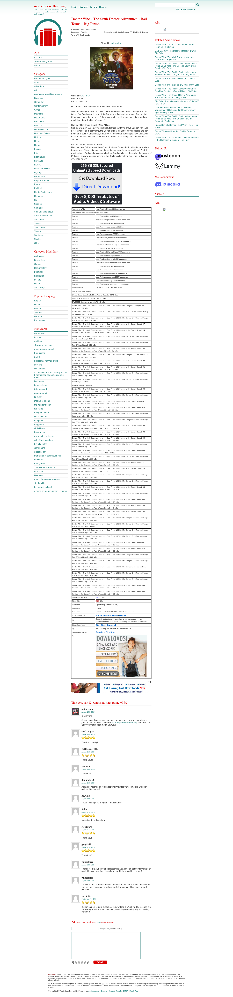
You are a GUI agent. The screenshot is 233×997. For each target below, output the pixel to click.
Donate (102, 7)
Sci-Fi (93, 29)
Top (149, 681)
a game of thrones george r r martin (50, 491)
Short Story (39, 287)
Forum (93, 7)
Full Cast (38, 272)
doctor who (39, 333)
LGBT (37, 153)
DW (77, 35)
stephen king (40, 483)
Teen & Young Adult (43, 61)
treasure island (41, 385)
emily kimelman (41, 413)
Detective (38, 114)
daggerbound (40, 393)
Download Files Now (105, 632)
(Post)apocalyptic (42, 78)
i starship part (40, 389)
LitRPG (37, 165)
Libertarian (39, 276)
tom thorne (39, 460)
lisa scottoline (40, 416)
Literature (38, 161)
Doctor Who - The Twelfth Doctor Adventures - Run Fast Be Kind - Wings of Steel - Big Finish (176, 90)
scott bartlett (39, 369)
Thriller (37, 223)
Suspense (39, 219)
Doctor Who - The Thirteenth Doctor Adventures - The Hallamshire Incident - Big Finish (177, 138)
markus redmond (42, 401)
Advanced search (184, 9)
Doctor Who (85, 29)
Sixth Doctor (85, 35)
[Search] (197, 5)
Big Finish (137, 32)
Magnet (122, 615)
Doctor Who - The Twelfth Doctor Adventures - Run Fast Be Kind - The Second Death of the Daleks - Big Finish (176, 66)
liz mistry (38, 397)
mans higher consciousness (47, 479)
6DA (115, 32)
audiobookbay (94, 991)
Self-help (38, 208)
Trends (119, 991)
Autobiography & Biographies (48, 94)
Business (38, 98)
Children (38, 57)
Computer (38, 102)
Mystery (37, 172)
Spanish (38, 312)
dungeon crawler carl (44, 349)
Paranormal (39, 176)
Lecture (37, 149)
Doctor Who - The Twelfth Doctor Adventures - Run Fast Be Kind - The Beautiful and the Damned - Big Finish (176, 118)
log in (99, 923)
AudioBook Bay (50, 6)
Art (35, 90)
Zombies (38, 239)
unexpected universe (44, 436)
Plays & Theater (41, 180)
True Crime (39, 227)
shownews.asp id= (43, 345)
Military (37, 280)
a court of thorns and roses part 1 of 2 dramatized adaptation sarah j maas (50, 375)
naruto (37, 357)
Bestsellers (39, 260)
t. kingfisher (39, 353)
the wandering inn (42, 405)
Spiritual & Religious (43, 212)
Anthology (39, 256)
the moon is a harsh (43, 487)
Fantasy (38, 125)
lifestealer (38, 475)
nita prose (38, 420)
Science (38, 204)
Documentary (40, 268)
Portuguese (39, 320)
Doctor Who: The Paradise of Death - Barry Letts (177, 85)
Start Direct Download (106, 625)
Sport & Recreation (43, 216)
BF (131, 32)
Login (74, 7)
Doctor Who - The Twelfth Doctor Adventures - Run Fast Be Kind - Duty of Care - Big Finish (176, 73)
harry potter (39, 432)
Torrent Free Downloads (107, 615)
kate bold (38, 471)
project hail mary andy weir (46, 361)
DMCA (125, 991)
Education (39, 121)
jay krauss (39, 381)
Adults (37, 65)
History (37, 137)
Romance (38, 196)
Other (36, 243)
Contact (111, 991)
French (37, 308)
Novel (37, 284)
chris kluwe (39, 428)
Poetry (37, 184)
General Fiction (41, 129)
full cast (37, 337)
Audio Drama (123, 32)
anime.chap (116, 43)
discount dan (40, 452)
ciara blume (39, 448)
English (37, 301)
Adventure (39, 86)
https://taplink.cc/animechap (124, 722)
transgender (40, 463)
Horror (37, 141)
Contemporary (41, 106)
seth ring (38, 365)
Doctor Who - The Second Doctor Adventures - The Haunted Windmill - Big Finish (176, 96)
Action (37, 82)
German (38, 316)
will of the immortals (43, 440)
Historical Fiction (42, 133)
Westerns (38, 235)
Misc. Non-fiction (42, 169)
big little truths (40, 444)
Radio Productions (43, 192)
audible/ (38, 341)
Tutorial (37, 231)
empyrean (39, 424)
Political (38, 188)
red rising (38, 409)
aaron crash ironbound (44, 467)
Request (83, 7)
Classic (37, 264)
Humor (37, 145)
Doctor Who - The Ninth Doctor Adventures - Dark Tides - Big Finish (175, 58)
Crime (37, 110)
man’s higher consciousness (47, 456)
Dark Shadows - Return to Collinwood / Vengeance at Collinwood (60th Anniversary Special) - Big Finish (175, 110)
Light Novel (39, 157)
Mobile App (133, 991)
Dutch (37, 304)
